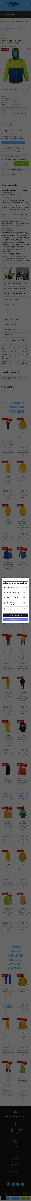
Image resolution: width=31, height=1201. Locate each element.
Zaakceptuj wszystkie (15, 619)
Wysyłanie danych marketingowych (11, 603)
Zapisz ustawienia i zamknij (15, 615)
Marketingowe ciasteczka (13, 592)
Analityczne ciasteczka (12, 597)
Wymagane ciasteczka (12, 587)
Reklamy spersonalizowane (13, 609)
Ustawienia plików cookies (15, 582)
